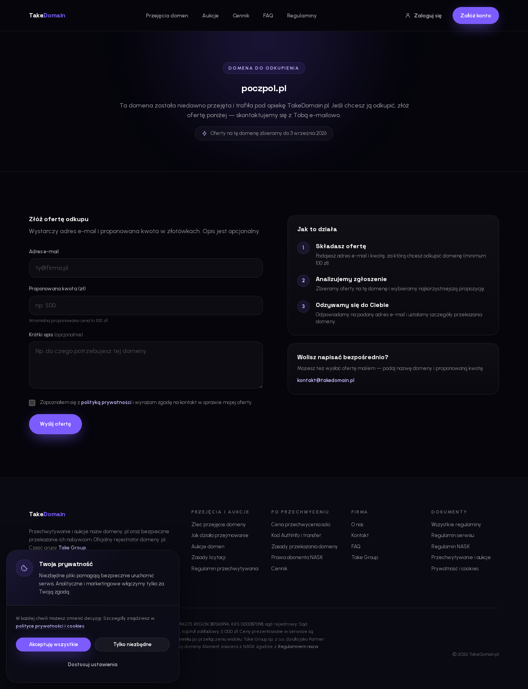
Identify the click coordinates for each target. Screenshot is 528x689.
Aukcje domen (207, 546)
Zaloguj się (428, 15)
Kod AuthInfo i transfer (296, 535)
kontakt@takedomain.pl (325, 380)
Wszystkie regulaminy (456, 524)
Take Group (72, 548)
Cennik (241, 15)
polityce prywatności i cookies (50, 626)
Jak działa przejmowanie (220, 535)
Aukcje (210, 15)
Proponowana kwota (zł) (57, 289)
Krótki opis (56, 335)
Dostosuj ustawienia (93, 664)
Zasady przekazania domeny (304, 546)
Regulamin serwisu (452, 535)
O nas (357, 524)
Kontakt (360, 535)
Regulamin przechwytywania (224, 568)
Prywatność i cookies (455, 568)
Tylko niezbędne (132, 644)
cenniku (183, 639)
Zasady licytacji (208, 557)
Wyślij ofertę (55, 424)
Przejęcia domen (167, 15)
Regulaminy (302, 15)
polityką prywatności (106, 402)
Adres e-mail (44, 251)
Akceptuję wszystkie (53, 644)
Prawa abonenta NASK (297, 557)
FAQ (268, 15)
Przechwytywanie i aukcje (461, 557)
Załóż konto (475, 15)
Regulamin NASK (450, 546)
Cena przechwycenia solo (300, 524)
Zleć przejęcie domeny (218, 524)
